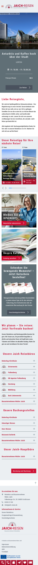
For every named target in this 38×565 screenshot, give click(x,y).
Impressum (5, 544)
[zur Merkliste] (24, 562)
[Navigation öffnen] (2, 6)
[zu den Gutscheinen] (30, 562)
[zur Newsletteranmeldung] (19, 562)
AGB (3, 549)
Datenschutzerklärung (9, 547)
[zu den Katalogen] (13, 562)
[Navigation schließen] (19, 6)
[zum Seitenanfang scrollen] (36, 483)
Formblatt (5, 552)
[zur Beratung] (8, 562)
